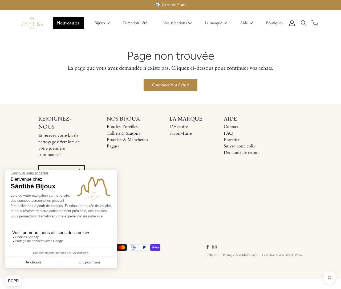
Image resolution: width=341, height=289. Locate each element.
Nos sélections (175, 23)
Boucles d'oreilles (122, 127)
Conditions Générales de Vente (282, 255)
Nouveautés (68, 23)
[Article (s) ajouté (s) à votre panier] (315, 23)
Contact (231, 127)
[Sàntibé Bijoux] (32, 23)
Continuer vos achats (170, 85)
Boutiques (274, 23)
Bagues (113, 146)
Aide (244, 23)
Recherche (212, 255)
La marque (213, 23)
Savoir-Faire (180, 133)
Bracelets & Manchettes (127, 140)
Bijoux (99, 23)
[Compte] (292, 23)
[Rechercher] (303, 23)
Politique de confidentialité (240, 255)
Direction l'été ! (136, 23)
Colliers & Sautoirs (123, 133)
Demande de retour (241, 152)
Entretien (232, 140)
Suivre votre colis (239, 146)
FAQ (228, 133)
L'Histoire (178, 127)
